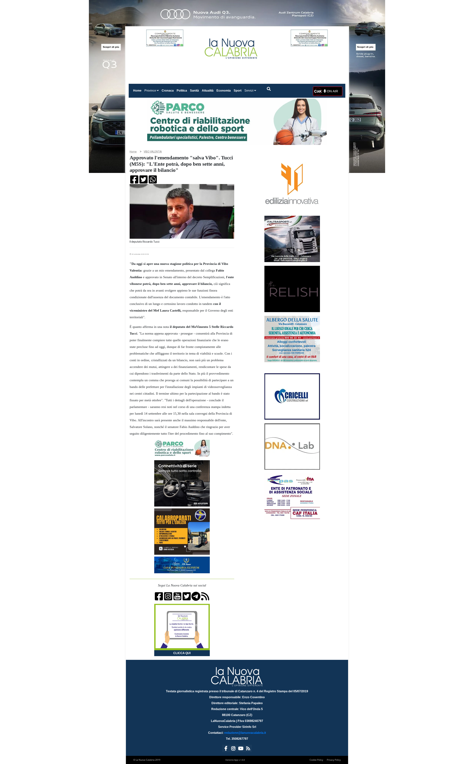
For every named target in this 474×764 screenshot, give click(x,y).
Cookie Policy (316, 759)
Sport (237, 90)
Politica (182, 90)
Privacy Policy (334, 759)
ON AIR (332, 91)
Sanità (194, 90)
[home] (231, 47)
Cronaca (168, 90)
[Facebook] (226, 749)
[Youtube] (240, 749)
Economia (223, 90)
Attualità (207, 90)
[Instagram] (233, 749)
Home (138, 90)
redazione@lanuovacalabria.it (245, 732)
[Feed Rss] (248, 749)
